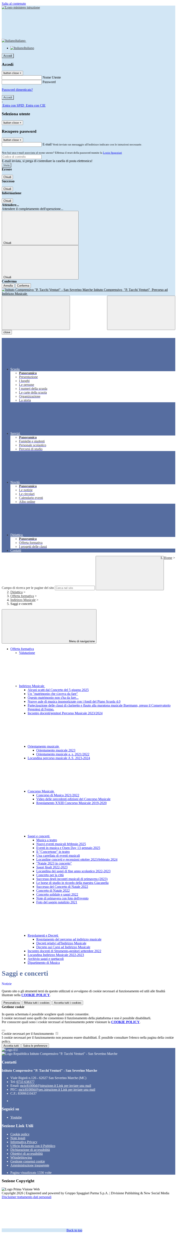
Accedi (7, 55)
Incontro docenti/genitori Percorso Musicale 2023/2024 (65, 713)
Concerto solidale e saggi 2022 (57, 894)
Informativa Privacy (23, 1142)
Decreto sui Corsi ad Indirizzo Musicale (63, 947)
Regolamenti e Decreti (43, 935)
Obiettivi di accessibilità (26, 1153)
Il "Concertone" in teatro (53, 852)
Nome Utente (52, 77)
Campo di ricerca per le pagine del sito (28, 588)
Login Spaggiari (112, 152)
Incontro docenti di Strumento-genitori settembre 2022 (64, 951)
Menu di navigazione (81, 641)
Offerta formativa (22, 596)
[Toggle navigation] (36, 313)
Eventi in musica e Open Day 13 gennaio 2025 (68, 848)
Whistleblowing (21, 1157)
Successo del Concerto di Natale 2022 (62, 886)
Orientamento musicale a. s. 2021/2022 (62, 754)
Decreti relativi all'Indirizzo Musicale (61, 943)
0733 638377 (25, 1082)
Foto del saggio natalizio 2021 (56, 902)
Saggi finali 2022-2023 (52, 867)
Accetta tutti (67, 1002)
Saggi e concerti (39, 836)
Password (49, 82)
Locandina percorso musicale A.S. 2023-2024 (59, 758)
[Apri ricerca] (141, 313)
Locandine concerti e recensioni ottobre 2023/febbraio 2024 (76, 859)
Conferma (23, 285)
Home (168, 558)
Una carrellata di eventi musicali (58, 855)
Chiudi (7, 177)
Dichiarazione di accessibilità (30, 1150)
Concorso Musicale (41, 791)
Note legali (17, 1138)
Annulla (8, 285)
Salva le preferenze (35, 1045)
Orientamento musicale (44, 746)
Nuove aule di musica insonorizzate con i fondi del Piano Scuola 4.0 (74, 701)
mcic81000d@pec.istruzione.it (57, 1089)
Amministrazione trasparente (29, 1165)
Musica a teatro (46, 840)
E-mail (47, 144)
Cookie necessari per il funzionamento (28, 1033)
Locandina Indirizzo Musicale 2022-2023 (56, 955)
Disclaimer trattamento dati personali (26, 1197)
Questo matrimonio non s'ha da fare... (53, 697)
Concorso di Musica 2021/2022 (57, 795)
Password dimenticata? (17, 90)
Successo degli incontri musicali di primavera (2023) (71, 879)
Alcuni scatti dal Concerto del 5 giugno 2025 (58, 690)
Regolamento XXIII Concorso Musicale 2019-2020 (71, 803)
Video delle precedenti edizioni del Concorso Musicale (73, 799)
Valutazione (27, 653)
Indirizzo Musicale (23, 600)
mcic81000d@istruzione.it (55, 1085)
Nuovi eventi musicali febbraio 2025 (61, 844)
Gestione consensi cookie (27, 1161)
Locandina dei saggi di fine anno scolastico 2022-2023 (73, 871)
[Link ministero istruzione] (21, 7)
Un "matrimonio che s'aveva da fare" (53, 694)
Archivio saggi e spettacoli (46, 959)
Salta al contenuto (14, 3)
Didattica (16, 592)
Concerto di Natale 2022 (53, 890)
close (6, 332)
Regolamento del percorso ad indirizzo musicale (68, 939)
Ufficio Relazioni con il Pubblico (32, 1146)
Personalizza (11, 1002)
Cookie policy (20, 1134)
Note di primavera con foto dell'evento (62, 898)
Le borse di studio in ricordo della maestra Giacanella (72, 883)
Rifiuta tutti (37, 1002)
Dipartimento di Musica (44, 962)
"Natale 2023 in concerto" (54, 863)
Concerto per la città (50, 875)
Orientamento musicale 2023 (55, 750)
